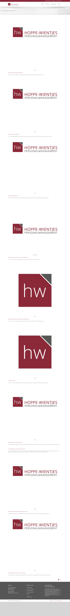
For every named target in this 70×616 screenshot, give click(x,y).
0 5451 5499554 (48, 0)
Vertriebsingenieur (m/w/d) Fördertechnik (15, 442)
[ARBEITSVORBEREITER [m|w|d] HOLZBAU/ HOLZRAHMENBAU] (35, 278)
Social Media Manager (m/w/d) (13, 195)
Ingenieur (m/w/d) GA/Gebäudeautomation (15, 72)
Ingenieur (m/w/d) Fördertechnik (13, 134)
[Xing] (28, 596)
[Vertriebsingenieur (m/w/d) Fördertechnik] (35, 414)
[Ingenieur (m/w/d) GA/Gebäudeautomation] (35, 44)
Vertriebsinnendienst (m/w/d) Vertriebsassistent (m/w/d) (17, 511)
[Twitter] (29, 596)
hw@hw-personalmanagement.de (57, 0)
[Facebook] (26, 596)
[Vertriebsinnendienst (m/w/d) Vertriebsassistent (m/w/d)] (35, 483)
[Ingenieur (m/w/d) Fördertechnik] (35, 106)
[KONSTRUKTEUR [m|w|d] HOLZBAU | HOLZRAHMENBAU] (35, 229)
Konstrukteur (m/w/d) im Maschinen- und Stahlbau (16, 572)
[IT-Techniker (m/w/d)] (35, 343)
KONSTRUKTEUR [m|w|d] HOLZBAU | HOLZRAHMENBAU (18, 257)
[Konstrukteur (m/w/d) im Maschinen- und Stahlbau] (35, 544)
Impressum (52, 600)
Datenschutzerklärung (58, 600)
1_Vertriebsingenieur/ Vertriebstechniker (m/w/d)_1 (16, 448)
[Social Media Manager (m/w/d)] (35, 167)
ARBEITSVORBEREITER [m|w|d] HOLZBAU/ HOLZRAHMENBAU (18, 319)
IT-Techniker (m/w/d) (11, 380)
